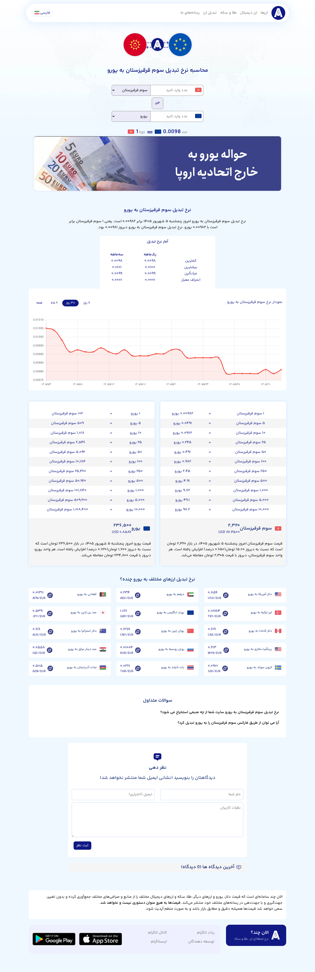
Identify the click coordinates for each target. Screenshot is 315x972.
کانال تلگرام (157, 933)
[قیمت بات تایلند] (190, 667)
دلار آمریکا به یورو (260, 594)
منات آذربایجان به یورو (82, 667)
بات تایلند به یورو (172, 667)
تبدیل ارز (210, 13)
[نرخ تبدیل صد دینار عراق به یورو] (49, 650)
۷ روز (86, 302)
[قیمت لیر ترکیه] (278, 612)
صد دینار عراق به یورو (82, 649)
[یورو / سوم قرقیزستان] (157, 103)
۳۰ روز (70, 302)
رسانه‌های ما (190, 13)
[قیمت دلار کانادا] (278, 631)
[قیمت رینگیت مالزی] (278, 649)
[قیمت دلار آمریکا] (278, 594)
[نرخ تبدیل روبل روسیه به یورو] (138, 650)
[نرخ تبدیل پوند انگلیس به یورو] (138, 614)
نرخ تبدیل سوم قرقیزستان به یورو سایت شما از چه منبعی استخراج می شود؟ (219, 712)
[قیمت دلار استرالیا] (102, 631)
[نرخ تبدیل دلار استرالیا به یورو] (50, 632)
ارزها (264, 13)
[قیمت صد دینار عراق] (102, 649)
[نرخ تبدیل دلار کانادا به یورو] (225, 632)
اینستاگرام (159, 942)
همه (39, 302)
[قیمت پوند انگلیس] (190, 612)
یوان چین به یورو (172, 631)
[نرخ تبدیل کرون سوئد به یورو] (225, 669)
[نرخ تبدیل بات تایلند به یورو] (138, 669)
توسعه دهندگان (201, 942)
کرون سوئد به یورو (259, 667)
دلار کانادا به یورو (260, 631)
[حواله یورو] (157, 164)
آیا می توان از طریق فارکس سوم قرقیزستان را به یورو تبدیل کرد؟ (228, 723)
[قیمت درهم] (190, 594)
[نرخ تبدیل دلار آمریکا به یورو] (226, 595)
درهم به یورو (175, 594)
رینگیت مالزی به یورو (258, 649)
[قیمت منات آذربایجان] (102, 667)
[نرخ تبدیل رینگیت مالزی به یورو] (226, 650)
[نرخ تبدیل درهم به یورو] (137, 595)
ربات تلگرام (205, 933)
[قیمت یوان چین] (190, 631)
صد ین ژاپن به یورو (84, 612)
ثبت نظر (82, 845)
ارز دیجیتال (248, 13)
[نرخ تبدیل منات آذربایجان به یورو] (50, 669)
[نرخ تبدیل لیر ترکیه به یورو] (225, 614)
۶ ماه (54, 302)
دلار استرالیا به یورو (84, 631)
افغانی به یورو (87, 594)
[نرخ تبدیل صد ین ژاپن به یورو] (50, 614)
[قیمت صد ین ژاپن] (102, 612)
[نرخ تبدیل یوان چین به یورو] (138, 632)
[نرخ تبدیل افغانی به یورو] (50, 595)
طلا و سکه (228, 13)
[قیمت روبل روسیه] (190, 649)
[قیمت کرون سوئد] (278, 667)
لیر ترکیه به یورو (261, 612)
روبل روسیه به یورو (171, 649)
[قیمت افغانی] (102, 594)
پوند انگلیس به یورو (170, 612)
